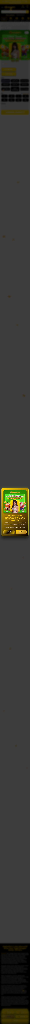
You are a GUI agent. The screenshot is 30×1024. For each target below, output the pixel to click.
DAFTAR (21, 531)
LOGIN (9, 531)
